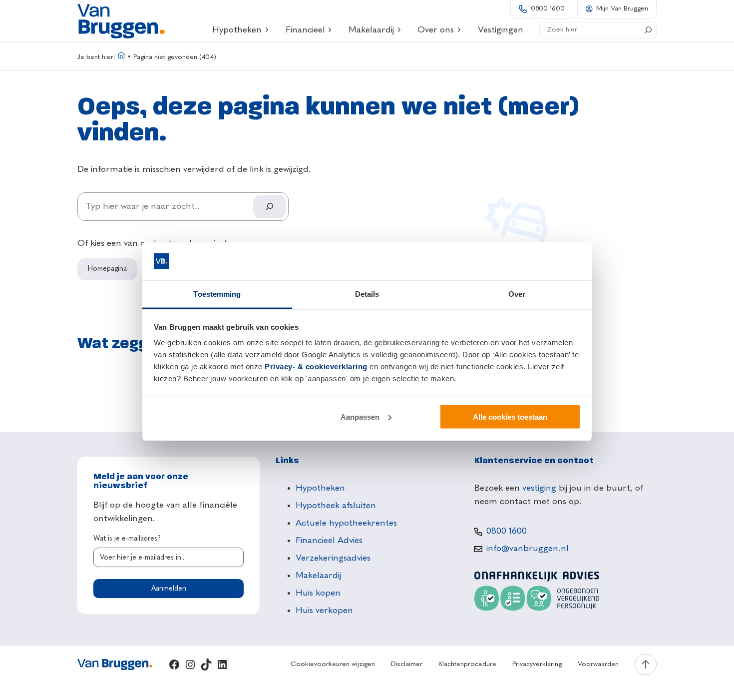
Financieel (305, 29)
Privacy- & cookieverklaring (316, 366)
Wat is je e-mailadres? (127, 538)
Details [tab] (367, 294)
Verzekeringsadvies (333, 558)
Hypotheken (237, 29)
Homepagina (107, 268)
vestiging (539, 488)
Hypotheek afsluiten (336, 505)
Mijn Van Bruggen (622, 8)
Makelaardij (371, 29)
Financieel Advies (329, 540)
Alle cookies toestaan (510, 416)
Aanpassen (360, 416)
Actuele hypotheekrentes (346, 523)
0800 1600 (548, 8)
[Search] (648, 30)
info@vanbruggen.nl (527, 548)
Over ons (435, 29)
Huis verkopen (324, 610)
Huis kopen (318, 593)
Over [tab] (516, 294)
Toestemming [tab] (217, 294)
